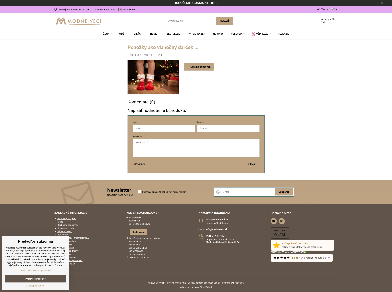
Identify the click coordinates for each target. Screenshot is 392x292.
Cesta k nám (138, 232)
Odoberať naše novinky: (120, 194)
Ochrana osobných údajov (70, 260)
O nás (60, 222)
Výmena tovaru (64, 231)
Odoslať (252, 164)
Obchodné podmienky (67, 225)
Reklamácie (62, 234)
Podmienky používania (233, 283)
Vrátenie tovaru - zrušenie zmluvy (73, 238)
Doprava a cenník (65, 228)
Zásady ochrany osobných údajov (204, 283)
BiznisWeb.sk (206, 287)
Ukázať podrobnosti (35, 285)
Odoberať (283, 191)
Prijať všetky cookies (35, 279)
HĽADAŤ (224, 20)
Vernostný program (66, 218)
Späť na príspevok (200, 66)
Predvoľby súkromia (176, 283)
